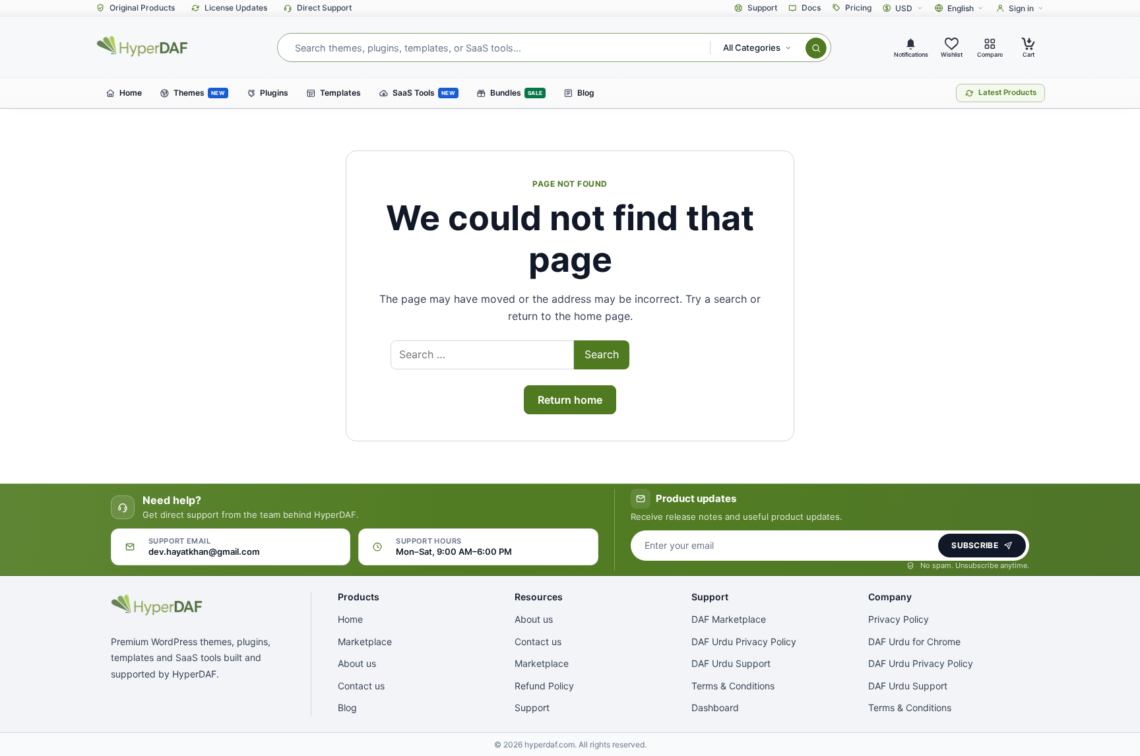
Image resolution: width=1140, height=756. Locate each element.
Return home (570, 399)
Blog (347, 707)
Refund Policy (544, 685)
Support (532, 707)
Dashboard (715, 707)
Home (350, 619)
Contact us (361, 685)
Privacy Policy (898, 619)
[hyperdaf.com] (143, 46)
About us (357, 663)
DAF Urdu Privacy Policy (743, 641)
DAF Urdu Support (731, 663)
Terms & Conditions (733, 685)
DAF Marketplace (728, 619)
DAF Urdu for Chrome (914, 641)
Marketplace (365, 641)
